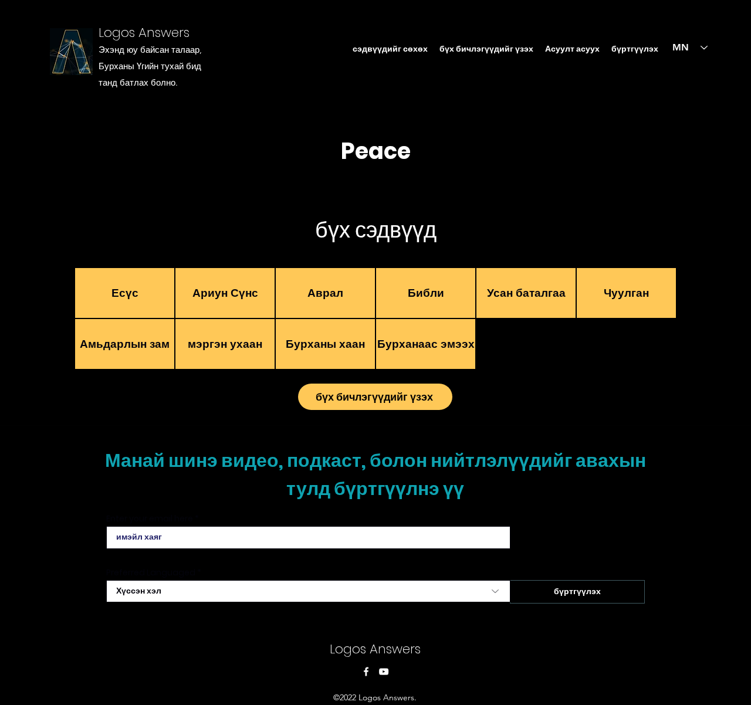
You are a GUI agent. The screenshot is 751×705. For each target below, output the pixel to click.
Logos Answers (144, 32)
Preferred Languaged (150, 572)
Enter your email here (149, 518)
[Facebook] (366, 671)
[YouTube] (384, 671)
